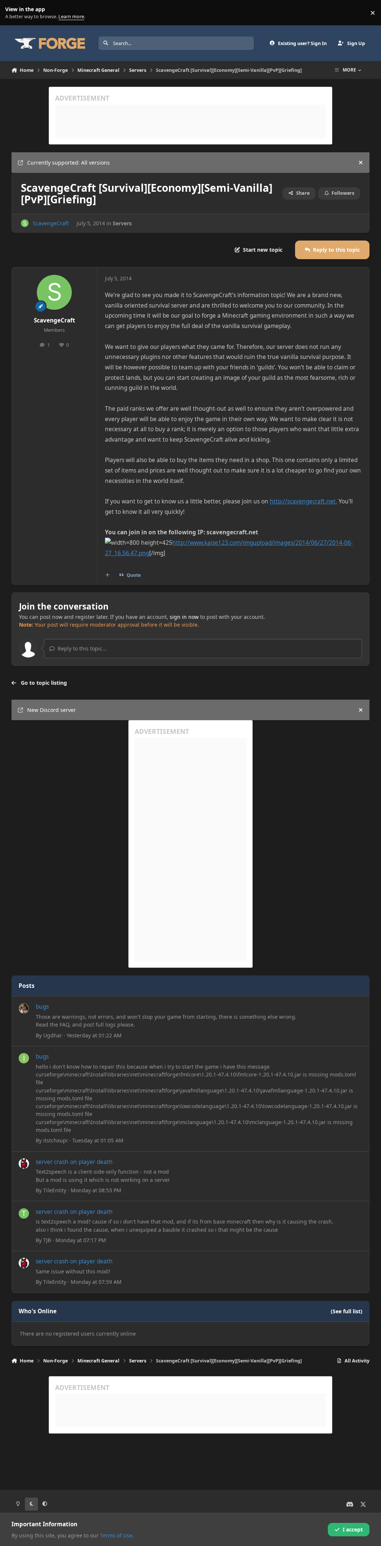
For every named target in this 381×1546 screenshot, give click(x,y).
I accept (353, 1529)
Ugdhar (52, 1035)
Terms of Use (116, 1535)
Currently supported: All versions (68, 162)
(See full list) (346, 1311)
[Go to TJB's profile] (24, 1213)
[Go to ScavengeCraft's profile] (25, 223)
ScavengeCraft (51, 223)
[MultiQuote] (107, 575)
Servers (122, 223)
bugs (42, 1007)
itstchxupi (55, 1140)
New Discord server (51, 709)
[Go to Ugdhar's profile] (24, 1008)
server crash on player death (74, 1162)
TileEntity (54, 1190)
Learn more (14, 12)
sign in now (184, 616)
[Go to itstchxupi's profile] (24, 1058)
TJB (47, 1240)
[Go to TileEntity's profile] (24, 1163)
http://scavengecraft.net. (303, 501)
